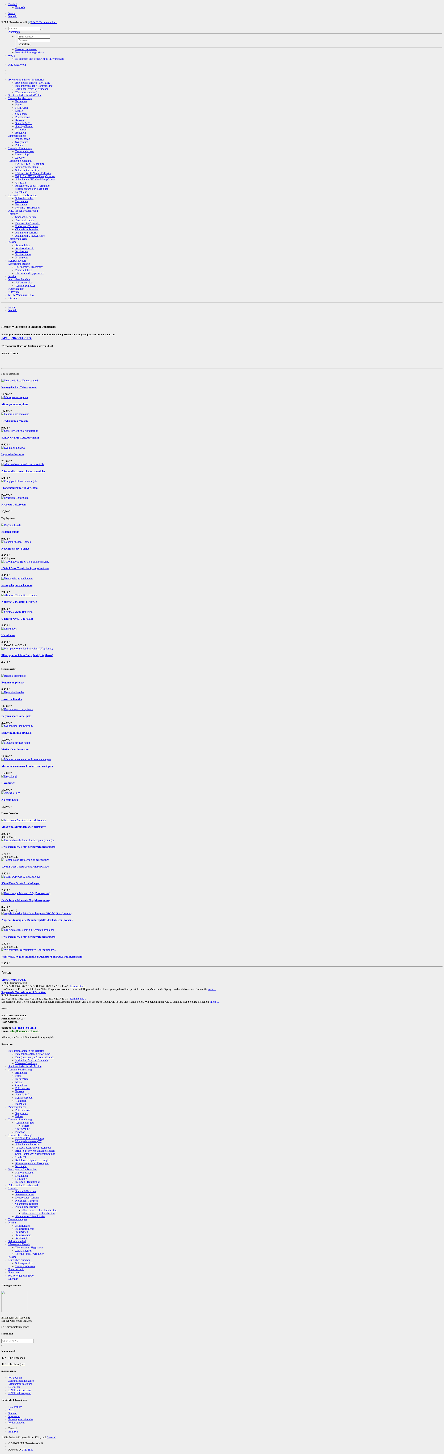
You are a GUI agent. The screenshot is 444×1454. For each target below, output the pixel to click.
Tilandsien (21, 129)
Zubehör (20, 157)
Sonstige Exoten (24, 126)
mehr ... (212, 989)
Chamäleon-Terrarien (27, 229)
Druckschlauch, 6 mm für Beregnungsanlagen (28, 846)
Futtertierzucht (16, 288)
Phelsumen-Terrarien (26, 226)
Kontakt (12, 16)
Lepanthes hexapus (12, 454)
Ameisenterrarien (24, 220)
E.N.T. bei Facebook (19, 1390)
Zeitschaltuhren (23, 270)
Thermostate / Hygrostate (29, 266)
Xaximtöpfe (21, 257)
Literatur (13, 298)
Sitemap (12, 1413)
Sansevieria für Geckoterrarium (20, 437)
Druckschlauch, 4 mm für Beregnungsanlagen (28, 936)
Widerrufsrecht (16, 1422)
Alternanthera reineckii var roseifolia (23, 471)
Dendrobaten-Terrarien (27, 223)
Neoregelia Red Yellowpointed (19, 387)
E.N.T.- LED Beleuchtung (29, 163)
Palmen (19, 145)
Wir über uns (15, 1377)
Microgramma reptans (14, 404)
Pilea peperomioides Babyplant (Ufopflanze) (27, 655)
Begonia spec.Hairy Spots (16, 716)
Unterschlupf (22, 154)
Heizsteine (21, 204)
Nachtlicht (21, 191)
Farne (18, 104)
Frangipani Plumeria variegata (19, 487)
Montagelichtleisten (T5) (28, 166)
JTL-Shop (27, 1449)
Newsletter (14, 1386)
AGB (11, 1410)
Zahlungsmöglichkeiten (21, 1380)
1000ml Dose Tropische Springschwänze (25, 568)
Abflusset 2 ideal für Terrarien (19, 601)
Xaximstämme (23, 254)
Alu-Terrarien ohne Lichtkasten (39, 1210)
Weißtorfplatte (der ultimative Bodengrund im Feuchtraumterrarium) (42, 956)
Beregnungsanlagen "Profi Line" (33, 82)
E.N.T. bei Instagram (19, 1393)
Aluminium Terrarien (26, 232)
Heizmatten (21, 201)
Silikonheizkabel (24, 198)
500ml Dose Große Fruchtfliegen (20, 883)
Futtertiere (13, 291)
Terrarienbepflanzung (20, 98)
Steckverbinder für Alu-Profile (24, 95)
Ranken (19, 120)
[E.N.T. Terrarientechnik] (42, 22)
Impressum (14, 1416)
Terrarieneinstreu (24, 151)
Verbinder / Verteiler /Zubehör (31, 88)
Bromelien (21, 101)
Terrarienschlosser (25, 285)
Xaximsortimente (24, 248)
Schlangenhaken (24, 282)
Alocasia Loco (9, 799)
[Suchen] (41, 29)
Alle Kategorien (17, 64)
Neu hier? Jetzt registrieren (29, 52)
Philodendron (22, 117)
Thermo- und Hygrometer (29, 273)
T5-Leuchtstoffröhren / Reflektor (33, 173)
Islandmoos (8, 635)
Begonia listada (10, 531)
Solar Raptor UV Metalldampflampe (35, 179)
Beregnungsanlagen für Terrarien (26, 79)
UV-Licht (20, 182)
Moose (19, 110)
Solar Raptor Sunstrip (27, 170)
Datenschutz (15, 1406)
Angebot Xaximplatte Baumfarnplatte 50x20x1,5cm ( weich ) (36, 920)
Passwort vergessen (26, 49)
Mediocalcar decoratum (15, 749)
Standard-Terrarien (25, 216)
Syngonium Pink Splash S (16, 732)
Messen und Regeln (19, 263)
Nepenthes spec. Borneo (15, 548)
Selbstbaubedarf (17, 260)
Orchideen (21, 113)
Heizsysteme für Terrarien (22, 195)
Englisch (20, 7)
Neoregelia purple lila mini (16, 585)
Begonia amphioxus (12, 682)
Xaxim (12, 241)
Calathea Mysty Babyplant (17, 618)
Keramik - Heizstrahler (27, 207)
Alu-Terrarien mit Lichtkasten (38, 1213)
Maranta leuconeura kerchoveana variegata (27, 766)
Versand (51, 1437)
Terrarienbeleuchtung (20, 160)
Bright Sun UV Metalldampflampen (35, 176)
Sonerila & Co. (23, 123)
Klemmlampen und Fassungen (32, 188)
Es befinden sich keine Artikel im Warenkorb (39, 58)
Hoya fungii (8, 782)
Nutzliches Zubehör (19, 279)
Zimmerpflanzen (17, 135)
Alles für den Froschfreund (23, 210)
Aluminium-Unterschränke (30, 235)
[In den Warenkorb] (2, 1345)
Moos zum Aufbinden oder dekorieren (23, 826)
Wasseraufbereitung (26, 92)
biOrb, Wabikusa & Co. (21, 295)
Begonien (20, 132)
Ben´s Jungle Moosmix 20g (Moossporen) (25, 900)
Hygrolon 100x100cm (13, 504)
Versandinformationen (20, 1383)
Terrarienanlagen (17, 238)
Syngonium (21, 142)
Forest (25, 1125)
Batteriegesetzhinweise (20, 1419)
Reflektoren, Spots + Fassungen (32, 185)
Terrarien (13, 213)
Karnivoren (21, 107)
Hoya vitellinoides (11, 699)
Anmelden (24, 44)
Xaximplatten (22, 245)
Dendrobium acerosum (14, 420)
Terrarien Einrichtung (20, 148)
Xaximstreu (21, 251)
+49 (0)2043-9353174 (16, 338)
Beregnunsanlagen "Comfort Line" (34, 85)
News (11, 13)
